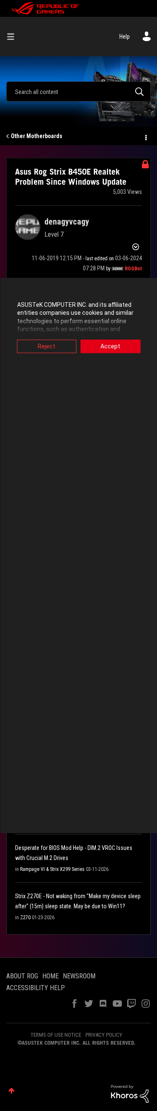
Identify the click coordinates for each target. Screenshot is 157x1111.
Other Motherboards (36, 136)
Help (124, 36)
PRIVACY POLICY (103, 1035)
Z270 (25, 917)
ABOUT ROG (22, 976)
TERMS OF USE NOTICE (56, 1035)
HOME (50, 976)
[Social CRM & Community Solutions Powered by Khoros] (130, 1093)
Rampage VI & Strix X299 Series (52, 869)
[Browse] (13, 36)
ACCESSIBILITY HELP (35, 988)
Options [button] (145, 136)
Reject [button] (46, 346)
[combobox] (78, 91)
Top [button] (11, 1091)
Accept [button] (110, 346)
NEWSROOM (79, 976)
